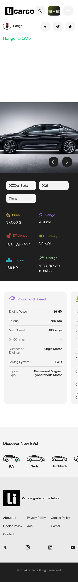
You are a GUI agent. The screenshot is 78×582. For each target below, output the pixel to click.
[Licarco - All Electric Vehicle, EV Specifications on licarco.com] (19, 11)
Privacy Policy (36, 517)
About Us (9, 517)
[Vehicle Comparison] (54, 11)
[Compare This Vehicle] (45, 26)
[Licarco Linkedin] (50, 548)
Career (55, 526)
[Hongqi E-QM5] (39, 137)
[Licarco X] (5, 548)
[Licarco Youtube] (73, 548)
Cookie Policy (60, 517)
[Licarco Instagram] (28, 547)
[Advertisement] (39, 71)
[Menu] (68, 11)
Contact (8, 534)
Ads (29, 526)
